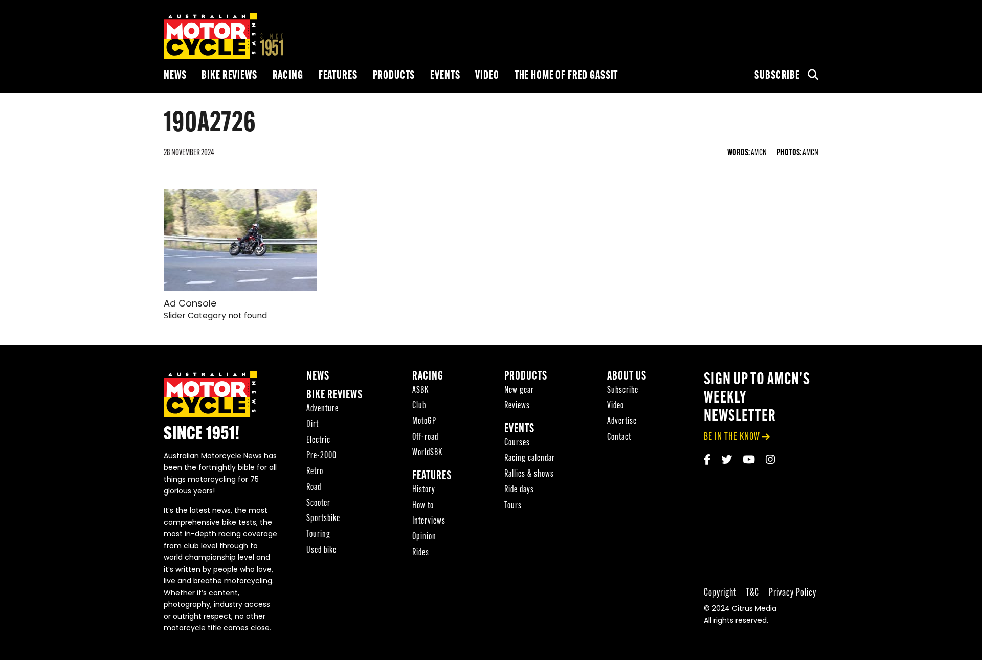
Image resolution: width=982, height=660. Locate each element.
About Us (626, 377)
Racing (288, 76)
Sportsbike (323, 519)
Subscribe (777, 76)
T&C (753, 592)
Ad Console (190, 304)
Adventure (322, 409)
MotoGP (424, 422)
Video (487, 76)
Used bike (321, 550)
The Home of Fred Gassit (566, 76)
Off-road (425, 437)
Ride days (519, 490)
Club (419, 406)
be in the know (732, 437)
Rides (420, 553)
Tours (513, 506)
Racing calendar (529, 458)
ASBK (420, 390)
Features (338, 76)
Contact (619, 437)
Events (445, 76)
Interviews (428, 521)
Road (313, 487)
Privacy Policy (792, 592)
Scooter (318, 503)
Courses (517, 443)
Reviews (517, 406)
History (423, 490)
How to (423, 506)
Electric (318, 440)
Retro (314, 472)
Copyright (720, 592)
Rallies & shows (529, 474)
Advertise (622, 422)
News (175, 76)
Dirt (312, 425)
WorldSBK (427, 453)
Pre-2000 (321, 456)
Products (394, 76)
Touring (318, 534)
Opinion (424, 537)
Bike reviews (229, 76)
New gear (519, 390)
